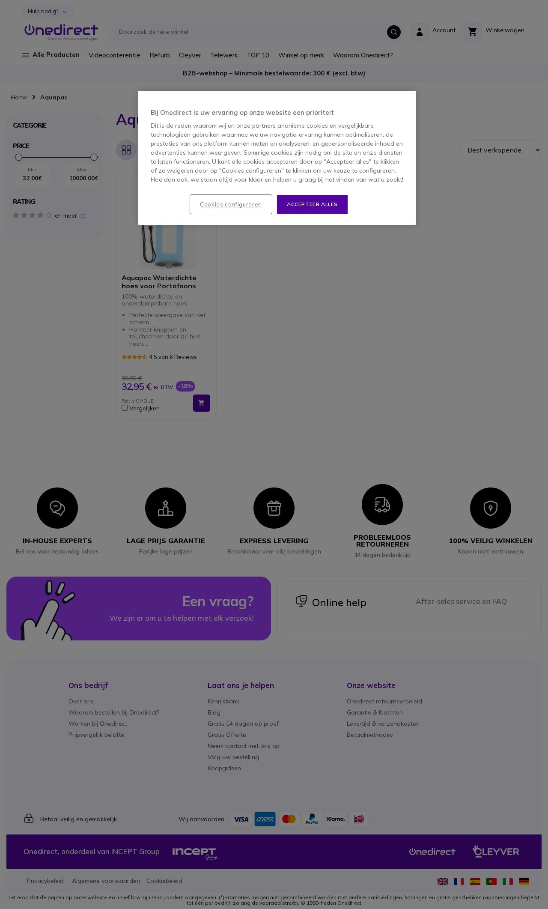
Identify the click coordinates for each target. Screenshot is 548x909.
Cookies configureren (231, 204)
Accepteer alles (312, 204)
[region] (277, 158)
